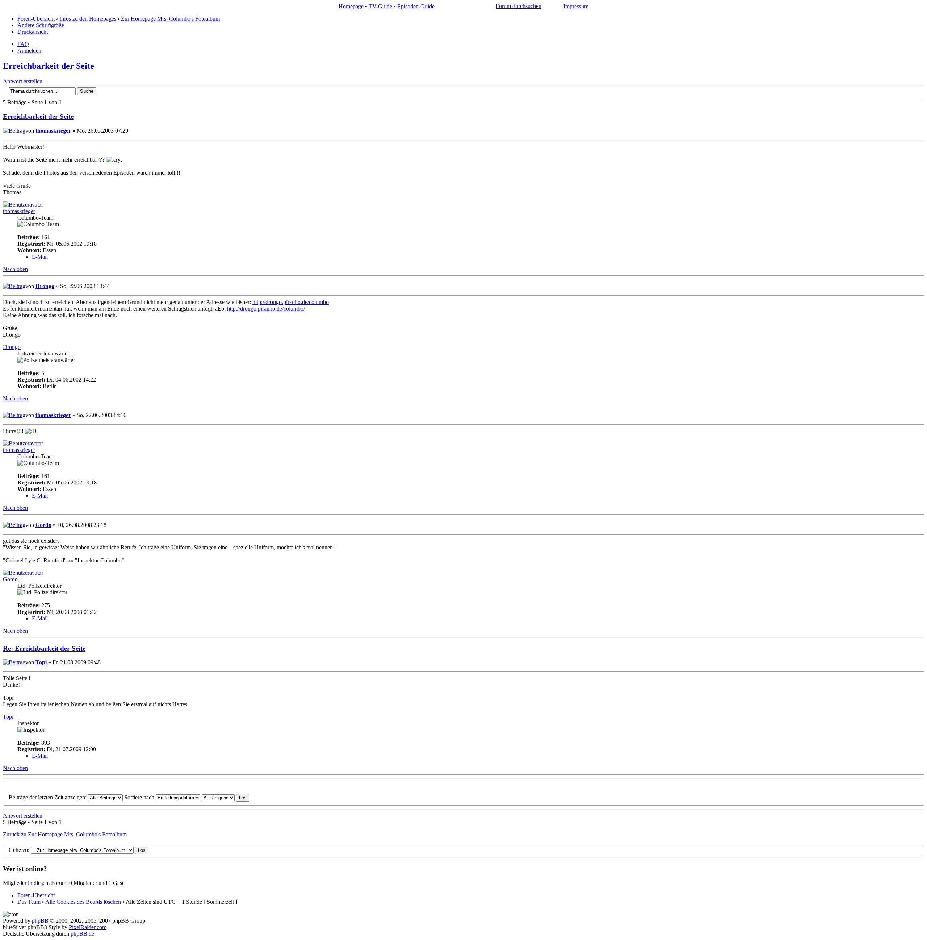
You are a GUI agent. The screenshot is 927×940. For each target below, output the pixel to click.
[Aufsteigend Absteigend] (225, 797)
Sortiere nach (140, 797)
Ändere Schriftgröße (40, 25)
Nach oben (15, 269)
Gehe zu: (19, 850)
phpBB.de (82, 934)
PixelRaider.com (87, 927)
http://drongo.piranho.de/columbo (290, 302)
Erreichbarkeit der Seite (48, 66)
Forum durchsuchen (518, 6)
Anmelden (29, 50)
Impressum (575, 6)
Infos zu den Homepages (87, 19)
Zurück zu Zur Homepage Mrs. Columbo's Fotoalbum (65, 834)
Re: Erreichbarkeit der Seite (44, 648)
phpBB (40, 921)
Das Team (29, 902)
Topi (41, 662)
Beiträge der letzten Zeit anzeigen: (48, 797)
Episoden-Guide (416, 6)
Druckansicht (32, 32)
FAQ (23, 44)
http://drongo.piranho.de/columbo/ (266, 308)
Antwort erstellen (22, 81)
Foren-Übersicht (36, 19)
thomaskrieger (53, 131)
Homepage (351, 6)
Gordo (43, 525)
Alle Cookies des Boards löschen (83, 902)
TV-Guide (380, 6)
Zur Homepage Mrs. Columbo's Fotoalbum (170, 19)
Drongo (44, 286)
